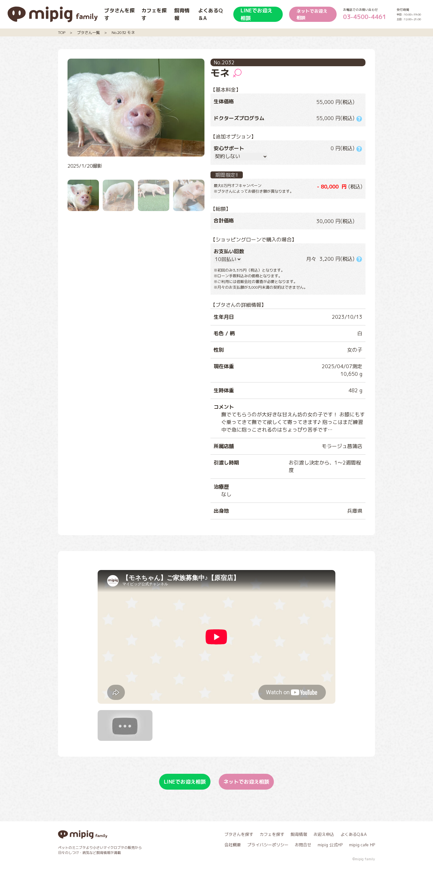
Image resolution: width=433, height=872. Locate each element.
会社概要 (232, 845)
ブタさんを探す (238, 834)
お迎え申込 (323, 834)
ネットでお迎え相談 (311, 14)
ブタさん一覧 (88, 32)
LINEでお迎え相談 (256, 14)
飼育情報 (299, 834)
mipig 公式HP (330, 845)
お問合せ (303, 845)
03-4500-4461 (364, 16)
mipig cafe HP (362, 845)
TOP (61, 32)
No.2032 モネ (123, 32)
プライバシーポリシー (267, 845)
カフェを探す (272, 834)
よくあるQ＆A (353, 834)
